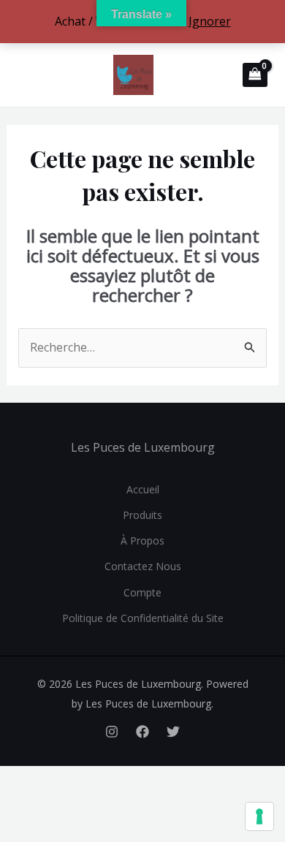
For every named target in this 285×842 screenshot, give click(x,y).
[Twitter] (173, 731)
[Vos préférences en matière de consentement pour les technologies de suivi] (259, 816)
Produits (142, 515)
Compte (142, 592)
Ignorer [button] (210, 21)
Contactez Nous (142, 566)
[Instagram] (111, 731)
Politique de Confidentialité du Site (143, 618)
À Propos (142, 540)
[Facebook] (142, 731)
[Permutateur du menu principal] (25, 74)
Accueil (142, 489)
